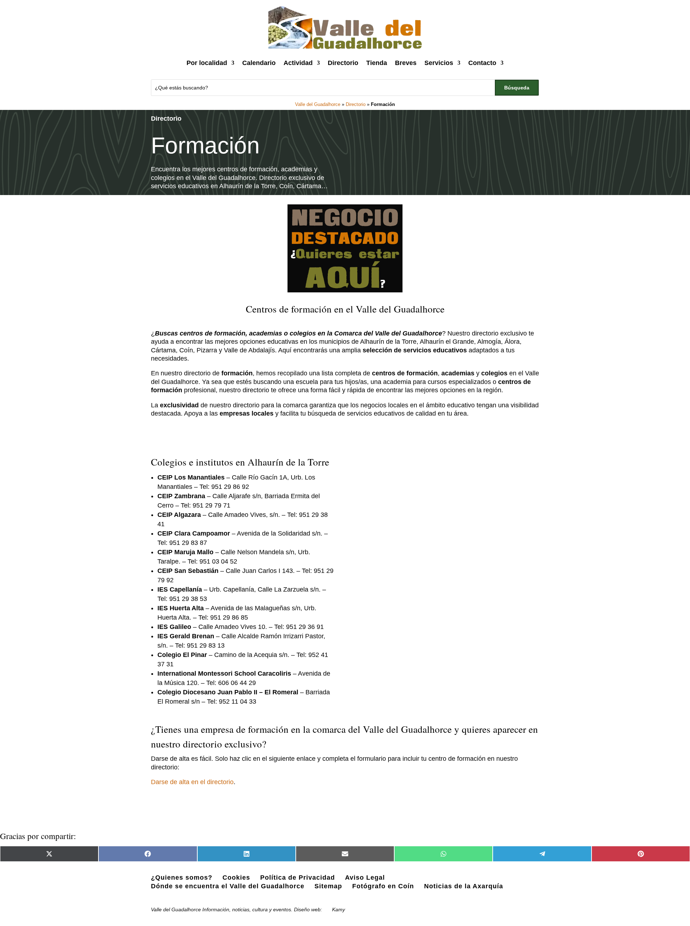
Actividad (298, 62)
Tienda (376, 62)
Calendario (259, 62)
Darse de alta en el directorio (192, 782)
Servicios (438, 62)
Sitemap (328, 886)
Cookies (236, 877)
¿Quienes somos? (181, 877)
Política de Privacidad (297, 877)
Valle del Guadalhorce (317, 104)
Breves (406, 62)
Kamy (338, 909)
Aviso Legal (365, 877)
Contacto (482, 62)
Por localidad (207, 62)
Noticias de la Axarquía (463, 886)
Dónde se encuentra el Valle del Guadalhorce (227, 886)
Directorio (343, 62)
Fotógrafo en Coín (383, 886)
